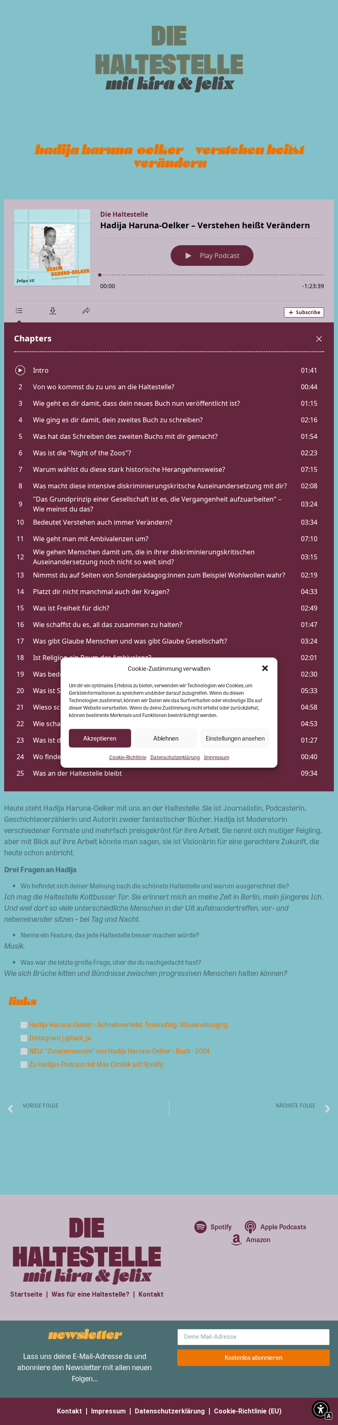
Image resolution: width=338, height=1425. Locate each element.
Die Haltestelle (169, 48)
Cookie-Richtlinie (127, 756)
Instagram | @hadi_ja (60, 1037)
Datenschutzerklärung (175, 756)
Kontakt (151, 1294)
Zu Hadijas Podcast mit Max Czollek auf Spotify (96, 1064)
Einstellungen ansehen (235, 738)
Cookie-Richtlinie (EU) (248, 1411)
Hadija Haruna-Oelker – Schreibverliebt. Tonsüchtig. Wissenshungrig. (129, 1024)
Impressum (216, 756)
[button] (265, 668)
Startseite (26, 1294)
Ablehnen (165, 738)
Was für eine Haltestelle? (90, 1294)
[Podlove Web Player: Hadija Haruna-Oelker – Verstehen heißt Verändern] (169, 495)
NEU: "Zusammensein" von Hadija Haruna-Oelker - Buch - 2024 (119, 1051)
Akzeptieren (99, 738)
